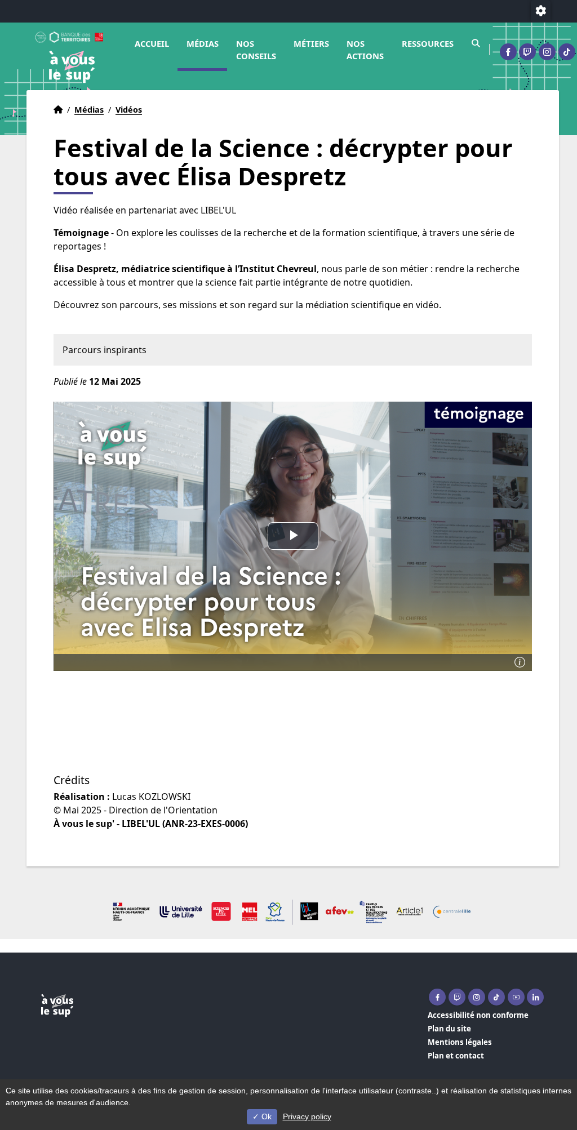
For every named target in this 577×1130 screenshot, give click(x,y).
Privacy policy (307, 1116)
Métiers (311, 43)
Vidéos (129, 109)
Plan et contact (456, 1056)
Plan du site (449, 1029)
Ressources (428, 43)
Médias (203, 43)
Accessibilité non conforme (478, 1015)
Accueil (152, 43)
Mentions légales (460, 1042)
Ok (265, 1116)
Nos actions (365, 49)
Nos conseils (256, 49)
